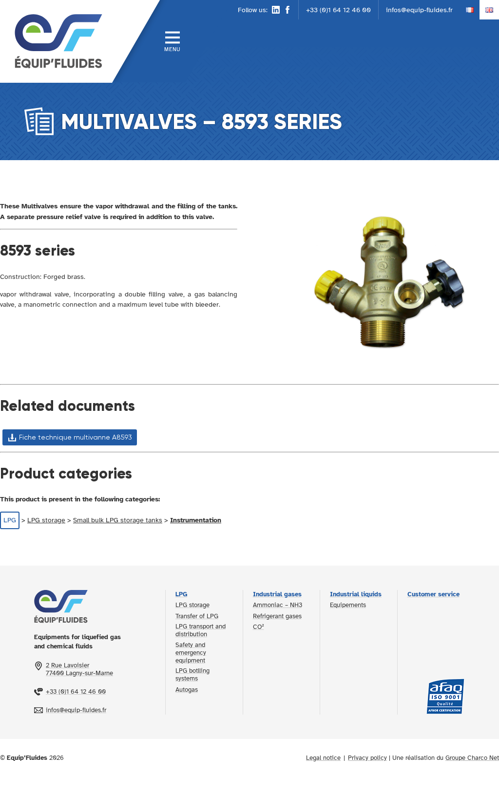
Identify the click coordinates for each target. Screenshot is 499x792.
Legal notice (323, 758)
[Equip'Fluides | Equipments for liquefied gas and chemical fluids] (56, 41)
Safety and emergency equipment (190, 652)
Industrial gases (277, 594)
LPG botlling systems (192, 674)
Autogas (186, 690)
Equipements (348, 605)
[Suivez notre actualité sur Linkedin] (276, 9)
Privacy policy (367, 758)
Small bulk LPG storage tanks (117, 520)
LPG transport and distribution (200, 630)
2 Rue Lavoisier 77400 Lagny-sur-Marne (79, 669)
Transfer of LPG (196, 616)
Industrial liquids (356, 594)
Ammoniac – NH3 (277, 605)
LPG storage (46, 520)
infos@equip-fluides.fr (419, 9)
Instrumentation (195, 520)
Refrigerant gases (277, 616)
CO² (258, 627)
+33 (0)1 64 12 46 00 (338, 9)
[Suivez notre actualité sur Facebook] (287, 9)
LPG (9, 520)
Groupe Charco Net (472, 758)
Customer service (433, 594)
